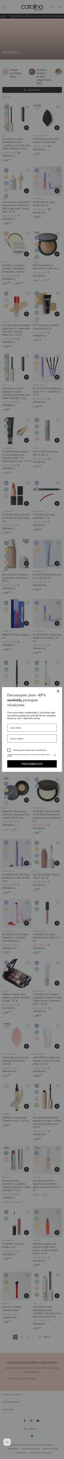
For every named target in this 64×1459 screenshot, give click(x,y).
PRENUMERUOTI (32, 763)
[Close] (58, 691)
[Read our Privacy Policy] (55, 755)
